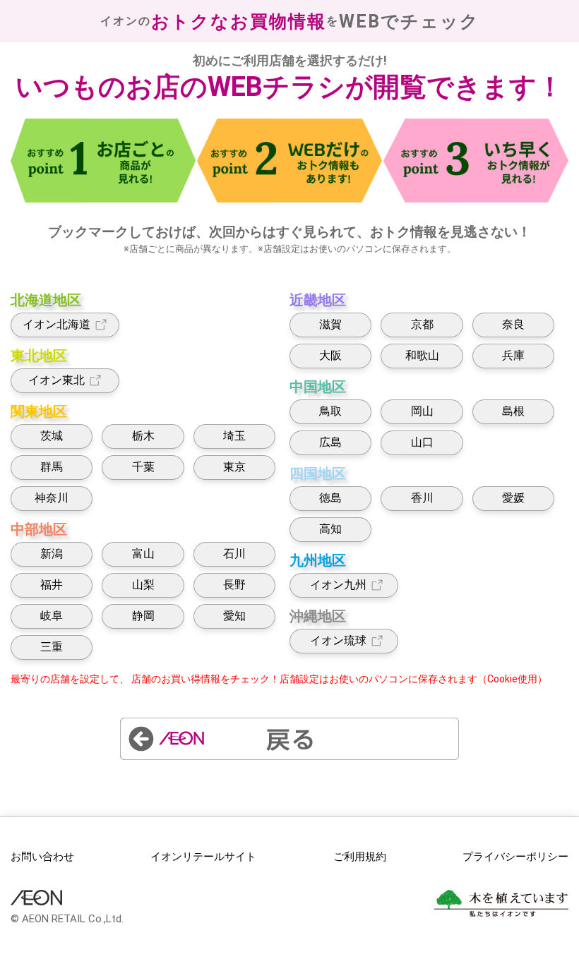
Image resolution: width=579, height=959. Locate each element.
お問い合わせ (42, 856)
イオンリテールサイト (203, 856)
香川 (422, 498)
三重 (51, 646)
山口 (422, 442)
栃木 (143, 435)
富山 (143, 553)
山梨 (143, 584)
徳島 (330, 498)
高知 (330, 529)
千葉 (143, 467)
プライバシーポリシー (515, 856)
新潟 (51, 553)
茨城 (51, 435)
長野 (234, 584)
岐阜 (51, 615)
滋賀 (330, 324)
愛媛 (513, 498)
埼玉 (234, 435)
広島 (330, 442)
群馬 (51, 467)
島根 (513, 411)
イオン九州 (335, 584)
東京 (234, 467)
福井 (51, 584)
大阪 (330, 355)
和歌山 (422, 355)
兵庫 (513, 355)
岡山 (422, 411)
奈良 (513, 324)
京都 (422, 324)
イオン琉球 (335, 640)
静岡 (143, 615)
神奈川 (51, 498)
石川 (234, 553)
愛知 (234, 615)
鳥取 (330, 411)
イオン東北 (56, 380)
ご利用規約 (359, 856)
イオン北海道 (56, 324)
